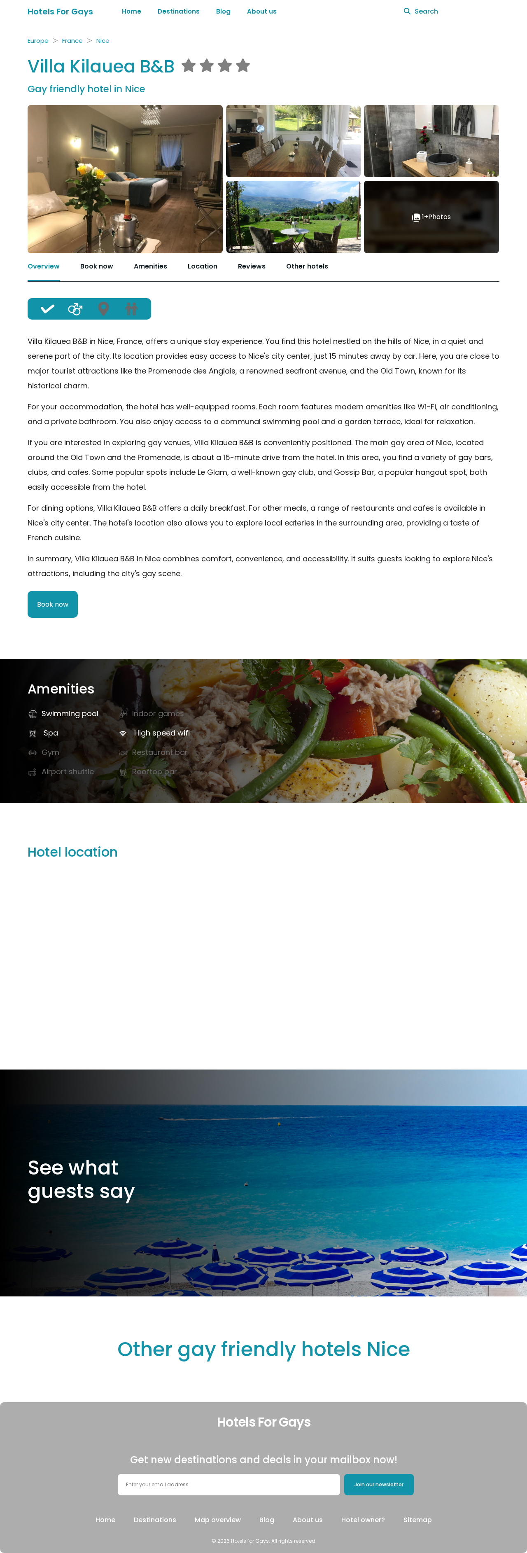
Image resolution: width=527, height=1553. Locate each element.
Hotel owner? (363, 1520)
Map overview (218, 1520)
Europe (38, 40)
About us (262, 11)
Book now (96, 266)
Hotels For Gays (60, 11)
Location (202, 266)
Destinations (179, 11)
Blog (223, 11)
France (72, 40)
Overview (44, 266)
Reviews (252, 266)
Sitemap (417, 1520)
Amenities (150, 266)
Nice (103, 40)
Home (131, 11)
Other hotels (307, 266)
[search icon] (407, 11)
